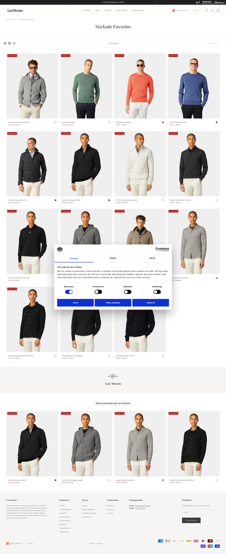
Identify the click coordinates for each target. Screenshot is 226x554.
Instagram (110, 506)
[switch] (98, 292)
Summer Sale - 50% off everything (113, 2)
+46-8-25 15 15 (140, 508)
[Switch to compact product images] (14, 43)
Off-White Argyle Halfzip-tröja (126, 200)
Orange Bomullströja (123, 122)
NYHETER (86, 10)
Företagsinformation (89, 513)
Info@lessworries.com (143, 506)
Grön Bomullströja (68, 122)
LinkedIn (110, 513)
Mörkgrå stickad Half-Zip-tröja (180, 200)
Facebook (110, 509)
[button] (209, 2)
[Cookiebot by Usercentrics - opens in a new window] (157, 249)
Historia (84, 506)
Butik (14, 19)
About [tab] (152, 258)
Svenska (196, 10)
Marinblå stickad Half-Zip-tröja (18, 278)
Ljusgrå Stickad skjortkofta (179, 278)
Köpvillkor (62, 524)
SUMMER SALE (137, 10)
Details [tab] (113, 258)
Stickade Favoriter (26, 19)
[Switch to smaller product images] (9, 43)
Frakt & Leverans (65, 521)
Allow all (151, 303)
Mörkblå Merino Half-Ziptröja (72, 356)
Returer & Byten (64, 517)
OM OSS (108, 10)
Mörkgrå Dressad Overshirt (17, 200)
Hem (8, 19)
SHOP (97, 10)
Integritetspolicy (65, 528)
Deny (75, 303)
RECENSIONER (121, 10)
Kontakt (62, 506)
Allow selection (113, 303)
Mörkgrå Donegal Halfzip (71, 200)
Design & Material (88, 509)
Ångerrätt (62, 513)
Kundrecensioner (65, 509)
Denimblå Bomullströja (178, 122)
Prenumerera (191, 520)
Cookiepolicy (64, 532)
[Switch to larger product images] (5, 43)
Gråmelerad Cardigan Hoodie (18, 122)
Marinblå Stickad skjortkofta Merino (20, 356)
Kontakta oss (86, 517)
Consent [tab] (74, 258)
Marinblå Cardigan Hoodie (125, 356)
